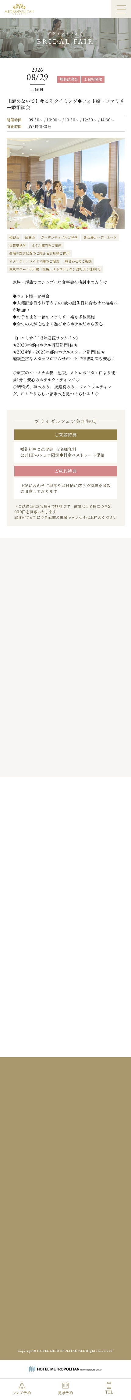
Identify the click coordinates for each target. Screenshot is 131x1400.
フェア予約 (21, 1392)
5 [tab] (61, 764)
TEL (109, 1392)
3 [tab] (49, 764)
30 (103, 914)
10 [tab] (92, 764)
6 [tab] (68, 764)
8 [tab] (80, 764)
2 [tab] (43, 764)
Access (39, 1254)
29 (90, 914)
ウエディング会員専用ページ (46, 1329)
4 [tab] (55, 764)
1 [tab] (37, 764)
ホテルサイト (65, 1343)
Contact (99, 1254)
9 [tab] (86, 764)
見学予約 (65, 1392)
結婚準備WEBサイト (92, 1329)
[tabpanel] (65, 676)
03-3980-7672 (70, 1161)
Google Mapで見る (66, 1136)
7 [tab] (74, 764)
